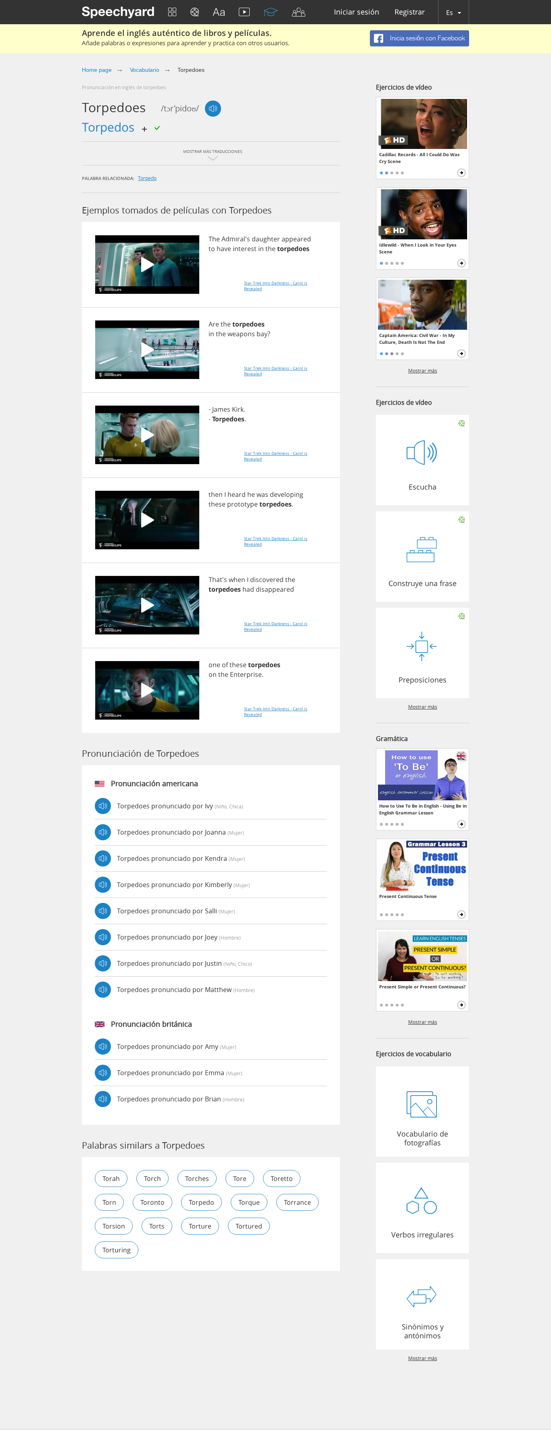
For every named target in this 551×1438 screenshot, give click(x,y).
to (212, 248)
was (262, 494)
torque (249, 1202)
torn (109, 1202)
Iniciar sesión (356, 12)
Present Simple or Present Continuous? (422, 987)
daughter (266, 238)
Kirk (238, 409)
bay (262, 333)
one (214, 664)
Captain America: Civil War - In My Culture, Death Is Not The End (417, 338)
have (224, 248)
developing (286, 494)
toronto (152, 1202)
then (216, 494)
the (270, 248)
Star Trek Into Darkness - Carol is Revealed (275, 285)
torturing (116, 1249)
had (248, 589)
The (214, 238)
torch (152, 1178)
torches (197, 1178)
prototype (242, 504)
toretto (282, 1178)
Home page (97, 70)
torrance (297, 1202)
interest (245, 248)
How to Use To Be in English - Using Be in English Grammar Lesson (423, 809)
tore (239, 1178)
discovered (267, 579)
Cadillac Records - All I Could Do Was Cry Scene (419, 157)
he (251, 494)
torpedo (147, 178)
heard (236, 494)
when (237, 579)
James (221, 409)
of (225, 664)
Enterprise (246, 674)
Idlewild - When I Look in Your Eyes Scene (417, 248)
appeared (296, 238)
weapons (241, 333)
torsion (113, 1226)
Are (214, 324)
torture (200, 1226)
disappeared (275, 589)
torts (157, 1226)
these (217, 504)
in (261, 248)
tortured (249, 1226)
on (213, 674)
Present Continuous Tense (408, 896)
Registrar (409, 12)
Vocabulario (144, 70)
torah (111, 1178)
